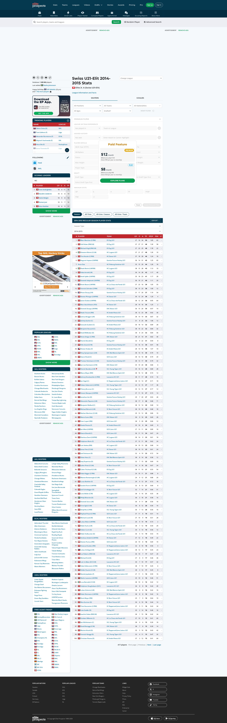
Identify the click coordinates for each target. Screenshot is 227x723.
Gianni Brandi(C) (86, 433)
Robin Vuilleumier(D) (88, 534)
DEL (38, 656)
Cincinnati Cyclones (41, 535)
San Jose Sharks (57, 391)
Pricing (132, 5)
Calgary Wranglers (40, 473)
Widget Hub (126, 687)
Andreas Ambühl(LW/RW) (89, 538)
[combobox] (77, 22)
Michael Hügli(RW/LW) (88, 248)
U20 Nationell (41, 620)
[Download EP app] (51, 106)
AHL (38, 340)
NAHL (56, 340)
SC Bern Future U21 (113, 409)
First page (132, 645)
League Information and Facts (84, 93)
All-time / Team (121, 214)
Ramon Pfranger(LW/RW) (89, 297)
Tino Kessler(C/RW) (87, 256)
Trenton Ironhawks (58, 554)
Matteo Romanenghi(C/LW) (90, 478)
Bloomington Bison (40, 532)
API (123, 702)
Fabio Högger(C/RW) (88, 473)
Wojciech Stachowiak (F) (44, 140)
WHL (38, 352)
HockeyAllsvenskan (43, 617)
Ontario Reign (56, 473)
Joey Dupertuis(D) (87, 461)
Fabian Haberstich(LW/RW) (90, 385)
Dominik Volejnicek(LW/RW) (90, 280)
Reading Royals (57, 535)
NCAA (39, 349)
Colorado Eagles (39, 489)
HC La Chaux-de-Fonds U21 (116, 284)
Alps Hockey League (61, 614)
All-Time (88, 214)
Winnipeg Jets (56, 418)
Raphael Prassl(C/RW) (88, 514)
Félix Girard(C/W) (86, 345)
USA (33, 693)
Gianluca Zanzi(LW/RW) (89, 437)
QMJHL (39, 358)
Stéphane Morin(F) (87, 441)
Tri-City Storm (56, 594)
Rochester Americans (59, 478)
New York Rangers (58, 379)
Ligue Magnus (59, 620)
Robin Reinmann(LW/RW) (89, 594)
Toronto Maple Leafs (59, 403)
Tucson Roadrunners (59, 504)
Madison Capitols (57, 579)
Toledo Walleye (57, 551)
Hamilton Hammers (41, 495)
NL (55, 352)
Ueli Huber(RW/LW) (87, 244)
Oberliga (40, 661)
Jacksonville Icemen (41, 558)
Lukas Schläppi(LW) (87, 550)
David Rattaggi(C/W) (88, 626)
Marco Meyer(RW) (87, 373)
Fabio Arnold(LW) (86, 272)
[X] (37, 77)
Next (149, 645)
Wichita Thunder (57, 566)
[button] (156, 14)
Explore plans (117, 181)
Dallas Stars (38, 397)
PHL (56, 632)
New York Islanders (58, 377)
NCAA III (57, 650)
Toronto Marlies (57, 501)
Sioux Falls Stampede (59, 591)
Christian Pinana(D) (87, 638)
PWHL (57, 667)
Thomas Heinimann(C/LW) (90, 361)
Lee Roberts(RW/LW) (88, 554)
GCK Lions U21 (112, 357)
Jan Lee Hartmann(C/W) (89, 365)
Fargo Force (38, 595)
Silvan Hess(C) (86, 457)
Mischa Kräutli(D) (87, 630)
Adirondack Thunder (41, 523)
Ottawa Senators (57, 382)
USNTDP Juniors (57, 597)
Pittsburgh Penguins (59, 388)
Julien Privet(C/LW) (87, 465)
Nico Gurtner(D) (86, 602)
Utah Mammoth (57, 406)
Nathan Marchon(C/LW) (89, 413)
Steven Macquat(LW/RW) (89, 393)
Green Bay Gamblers (41, 598)
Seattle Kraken (57, 394)
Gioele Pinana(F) (86, 425)
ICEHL (39, 670)
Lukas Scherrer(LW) (87, 590)
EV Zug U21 (110, 240)
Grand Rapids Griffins (41, 492)
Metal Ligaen (41, 632)
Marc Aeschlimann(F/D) (89, 305)
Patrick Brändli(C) (87, 341)
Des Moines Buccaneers (42, 587)
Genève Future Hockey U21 (116, 260)
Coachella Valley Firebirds (39, 485)
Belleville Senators (40, 470)
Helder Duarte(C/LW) (88, 570)
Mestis (39, 629)
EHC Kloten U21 (112, 309)
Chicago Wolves (39, 478)
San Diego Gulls (57, 484)
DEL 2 (39, 658)
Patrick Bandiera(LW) (88, 369)
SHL (60, 140)
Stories (110, 5)
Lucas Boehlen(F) (87, 482)
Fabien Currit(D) (86, 530)
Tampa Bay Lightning (59, 400)
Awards (121, 5)
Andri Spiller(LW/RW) (88, 276)
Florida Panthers (40, 406)
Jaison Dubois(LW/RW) (88, 301)
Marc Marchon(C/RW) (88, 240)
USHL (56, 337)
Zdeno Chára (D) (41, 128)
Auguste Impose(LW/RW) (89, 260)
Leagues (75, 5)
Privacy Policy (126, 696)
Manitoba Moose (57, 467)
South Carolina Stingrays (57, 544)
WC (38, 664)
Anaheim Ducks (39, 374)
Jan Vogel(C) (85, 381)
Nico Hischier (44, 206)
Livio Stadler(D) (86, 610)
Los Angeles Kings (40, 409)
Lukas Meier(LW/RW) (88, 522)
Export (155, 220)
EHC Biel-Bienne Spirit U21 (116, 353)
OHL (38, 355)
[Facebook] (33, 77)
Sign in (159, 5)
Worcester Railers (58, 568)
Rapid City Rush (57, 532)
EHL (38, 635)
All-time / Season (103, 214)
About (124, 690)
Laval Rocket (38, 512)
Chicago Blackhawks (41, 388)
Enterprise (125, 708)
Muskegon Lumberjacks (60, 582)
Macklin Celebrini (45, 194)
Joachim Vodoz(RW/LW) (89, 614)
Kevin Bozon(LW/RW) (88, 284)
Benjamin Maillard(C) (88, 405)
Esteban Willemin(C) (88, 618)
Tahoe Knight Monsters (60, 548)
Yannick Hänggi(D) (87, 634)
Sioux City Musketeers (59, 588)
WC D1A (40, 667)
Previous (141, 645)
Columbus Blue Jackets (42, 394)
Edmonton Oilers (40, 403)
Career (124, 711)
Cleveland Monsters (41, 481)
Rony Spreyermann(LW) (89, 353)
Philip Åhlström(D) (87, 498)
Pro (141, 5)
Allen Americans (39, 526)
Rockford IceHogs (58, 481)
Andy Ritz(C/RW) (86, 510)
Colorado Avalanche (41, 391)
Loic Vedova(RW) (86, 445)
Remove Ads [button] (183, 30)
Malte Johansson (50, 85)
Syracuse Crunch (57, 495)
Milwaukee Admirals (58, 470)
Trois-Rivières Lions (58, 557)
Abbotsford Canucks (41, 464)
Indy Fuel (37, 555)
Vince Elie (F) (40, 144)
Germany (35, 699)
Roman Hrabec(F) (87, 349)
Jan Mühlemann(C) (87, 622)
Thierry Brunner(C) (87, 389)
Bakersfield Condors (41, 467)
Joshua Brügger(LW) (88, 317)
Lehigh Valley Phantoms (60, 464)
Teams (65, 5)
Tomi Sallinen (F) (41, 132)
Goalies (140, 98)
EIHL (56, 623)
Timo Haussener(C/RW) (89, 606)
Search (116, 22)
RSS (123, 705)
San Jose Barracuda (58, 487)
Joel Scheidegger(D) (87, 490)
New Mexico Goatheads (60, 523)
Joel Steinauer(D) (87, 453)
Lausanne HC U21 (113, 377)
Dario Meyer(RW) (86, 598)
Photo (124, 699)
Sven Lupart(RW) (86, 421)
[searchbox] (77, 22)
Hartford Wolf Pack (40, 498)
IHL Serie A (58, 617)
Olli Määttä (51, 89)
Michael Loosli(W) (87, 518)
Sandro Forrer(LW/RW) (88, 486)
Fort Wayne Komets (41, 541)
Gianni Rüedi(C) (86, 357)
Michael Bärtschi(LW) (88, 409)
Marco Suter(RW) (87, 417)
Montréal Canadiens (41, 415)
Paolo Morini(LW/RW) (88, 268)
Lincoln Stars (38, 601)
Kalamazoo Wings (40, 561)
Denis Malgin (43, 198)
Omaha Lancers (57, 585)
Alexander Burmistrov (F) (44, 136)
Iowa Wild (37, 509)
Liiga (60, 132)
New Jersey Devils (58, 374)
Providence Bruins (58, 476)
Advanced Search (154, 22)
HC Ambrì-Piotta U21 (114, 313)
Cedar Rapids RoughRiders (38, 580)
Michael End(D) (86, 558)
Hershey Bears (39, 506)
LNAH (56, 653)
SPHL (39, 346)
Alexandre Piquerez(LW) (89, 401)
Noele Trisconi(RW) (87, 313)
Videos (87, 5)
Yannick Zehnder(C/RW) (89, 289)
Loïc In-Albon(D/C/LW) (88, 562)
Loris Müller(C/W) (87, 494)
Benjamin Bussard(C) (88, 329)
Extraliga (58, 355)
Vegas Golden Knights (59, 412)
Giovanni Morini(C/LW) (88, 252)
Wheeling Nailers (57, 563)
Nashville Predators (41, 418)
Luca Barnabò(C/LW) (88, 582)
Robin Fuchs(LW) (86, 526)
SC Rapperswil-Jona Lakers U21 (117, 381)
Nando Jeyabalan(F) (87, 574)
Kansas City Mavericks (42, 564)
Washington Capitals (59, 415)
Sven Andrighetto (45, 190)
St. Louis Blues (57, 397)
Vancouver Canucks (58, 409)
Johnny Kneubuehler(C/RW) (90, 377)
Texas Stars (56, 498)
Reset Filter (146, 111)
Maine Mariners (39, 566)
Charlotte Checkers (41, 476)
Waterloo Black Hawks (59, 600)
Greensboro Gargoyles (42, 544)
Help (123, 693)
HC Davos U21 (111, 256)
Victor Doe (81, 264)
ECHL (60, 136)
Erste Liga (58, 629)
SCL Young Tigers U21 (114, 369)
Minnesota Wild (39, 412)
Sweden (35, 687)
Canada (34, 690)
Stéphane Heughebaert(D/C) (91, 586)
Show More (51, 211)
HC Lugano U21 (112, 252)
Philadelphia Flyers (58, 385)
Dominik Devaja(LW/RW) (89, 309)
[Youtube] (46, 77)
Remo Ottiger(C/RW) (88, 337)
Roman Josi (43, 202)
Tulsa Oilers (56, 560)
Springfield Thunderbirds (56, 491)
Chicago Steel (39, 584)
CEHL (56, 626)
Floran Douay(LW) (87, 293)
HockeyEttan (63, 144)
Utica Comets (56, 507)
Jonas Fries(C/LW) (87, 449)
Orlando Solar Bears (58, 529)
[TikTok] (50, 77)
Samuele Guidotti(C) (88, 325)
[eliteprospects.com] (39, 5)
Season (77, 214)
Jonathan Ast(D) (86, 397)
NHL (60, 128)
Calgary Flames (39, 382)
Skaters (95, 98)
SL (38, 653)
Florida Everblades (40, 538)
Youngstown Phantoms (60, 603)
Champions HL (42, 638)
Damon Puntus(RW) (87, 542)
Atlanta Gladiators (40, 529)
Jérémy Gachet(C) (87, 321)
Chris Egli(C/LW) (86, 506)
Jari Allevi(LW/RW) (87, 429)
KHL (56, 343)
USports (57, 656)
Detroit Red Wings (40, 400)
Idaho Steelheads (40, 552)
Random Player (133, 22)
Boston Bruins (39, 377)
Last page (157, 645)
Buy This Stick (50, 287)
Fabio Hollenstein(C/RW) (89, 566)
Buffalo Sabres (39, 379)
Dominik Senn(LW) (87, 502)
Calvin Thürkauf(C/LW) (88, 469)
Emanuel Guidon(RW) (88, 546)
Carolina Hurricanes (41, 385)
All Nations (35, 702)
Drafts (97, 5)
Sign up (150, 5)
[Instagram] (42, 77)
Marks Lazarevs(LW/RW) (89, 578)
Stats (55, 5)
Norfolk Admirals (57, 526)
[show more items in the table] (67, 150)
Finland (34, 696)
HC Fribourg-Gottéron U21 (116, 264)
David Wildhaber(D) (87, 333)
